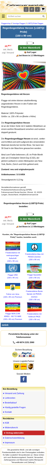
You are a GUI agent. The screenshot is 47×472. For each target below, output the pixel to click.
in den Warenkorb (30, 47)
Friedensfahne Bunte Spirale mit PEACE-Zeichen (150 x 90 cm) (34, 295)
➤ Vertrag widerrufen (14, 433)
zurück (5, 325)
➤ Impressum (9, 443)
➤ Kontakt (7, 412)
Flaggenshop (6, 23)
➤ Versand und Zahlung (13, 393)
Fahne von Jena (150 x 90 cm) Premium (12, 295)
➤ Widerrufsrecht (10, 427)
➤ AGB (6, 423)
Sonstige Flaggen (19, 23)
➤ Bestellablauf (10, 403)
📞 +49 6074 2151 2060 (23, 342)
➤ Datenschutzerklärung (13, 438)
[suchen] (43, 16)
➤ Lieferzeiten (9, 398)
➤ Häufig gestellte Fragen (14, 407)
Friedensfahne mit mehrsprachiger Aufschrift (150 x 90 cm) (13, 257)
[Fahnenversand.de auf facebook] (23, 379)
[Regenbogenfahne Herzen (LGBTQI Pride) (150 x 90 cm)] (23, 90)
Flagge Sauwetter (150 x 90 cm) (34, 276)
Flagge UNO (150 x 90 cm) (12, 276)
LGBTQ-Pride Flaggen (35, 23)
